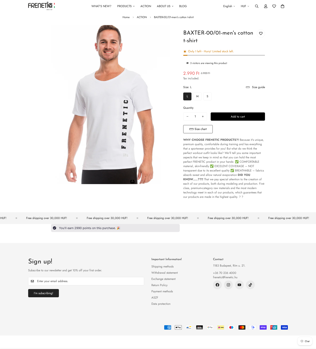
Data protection (160, 304)
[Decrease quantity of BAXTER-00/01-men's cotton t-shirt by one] (187, 116)
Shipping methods (162, 266)
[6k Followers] (228, 284)
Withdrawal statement (164, 273)
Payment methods (162, 291)
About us (163, 6)
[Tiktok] (250, 284)
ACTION (145, 6)
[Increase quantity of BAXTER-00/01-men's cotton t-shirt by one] (203, 116)
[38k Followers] (217, 284)
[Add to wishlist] (261, 33)
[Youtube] (239, 284)
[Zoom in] (163, 33)
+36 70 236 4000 (224, 273)
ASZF (154, 297)
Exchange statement (163, 279)
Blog (183, 6)
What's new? (101, 6)
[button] (198, 129)
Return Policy (159, 285)
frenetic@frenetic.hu (225, 277)
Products (124, 6)
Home (126, 17)
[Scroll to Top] (309, 329)
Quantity (188, 108)
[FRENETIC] (41, 6)
